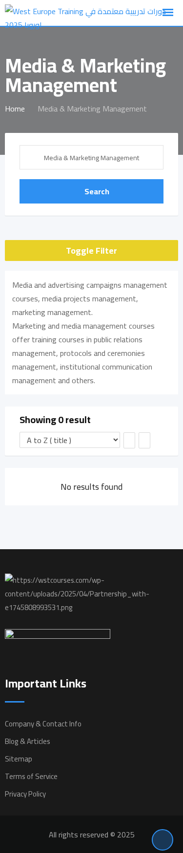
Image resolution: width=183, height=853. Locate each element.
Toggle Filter (91, 250)
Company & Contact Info (43, 724)
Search (96, 191)
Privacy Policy (25, 794)
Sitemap (18, 759)
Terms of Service (31, 776)
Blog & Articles (27, 741)
